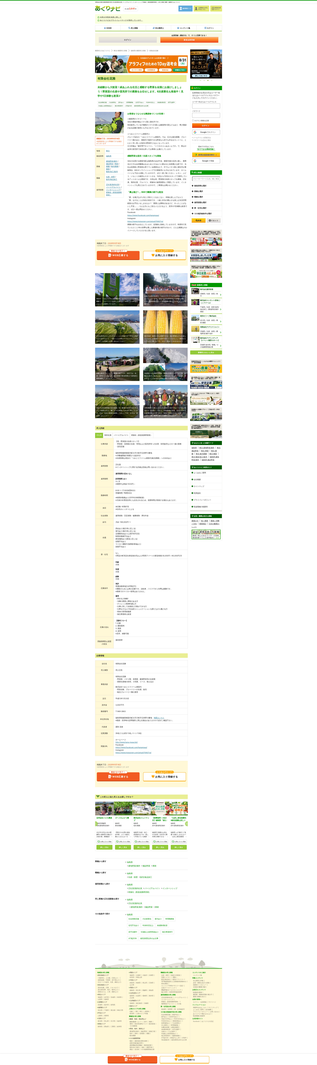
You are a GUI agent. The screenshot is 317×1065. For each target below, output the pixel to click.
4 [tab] (211, 80)
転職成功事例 (197, 992)
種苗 (108, 169)
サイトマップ (199, 486)
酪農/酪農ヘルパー (136, 1021)
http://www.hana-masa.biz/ (127, 742)
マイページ (212, 1002)
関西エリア (133, 972)
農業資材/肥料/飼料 (141, 1041)
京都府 (138, 975)
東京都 (113, 1010)
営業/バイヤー (166, 977)
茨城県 (100, 1005)
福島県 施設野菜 (208, 460)
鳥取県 (132, 983)
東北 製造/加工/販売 (199, 457)
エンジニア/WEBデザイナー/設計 (172, 985)
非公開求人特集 (198, 980)
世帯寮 (170, 1009)
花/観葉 (142, 1033)
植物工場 (152, 1031)
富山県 (106, 1021)
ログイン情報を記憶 (201, 121)
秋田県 (119, 997)
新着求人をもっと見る (206, 352)
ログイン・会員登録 (199, 1002)
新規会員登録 (189, 40)
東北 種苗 (213, 454)
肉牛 (145, 1021)
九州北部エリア (135, 993)
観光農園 (114, 166)
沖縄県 (146, 1003)
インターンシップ (113, 190)
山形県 (100, 999)
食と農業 (204, 521)
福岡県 (132, 995)
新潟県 (100, 1021)
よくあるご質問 (200, 473)
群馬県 (113, 1005)
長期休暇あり (177, 1021)
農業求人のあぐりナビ (102, 50)
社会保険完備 (102, 102)
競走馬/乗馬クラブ (141, 1024)
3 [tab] (208, 80)
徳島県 (132, 990)
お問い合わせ (214, 1011)
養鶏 (131, 1024)
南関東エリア (102, 1007)
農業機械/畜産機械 (136, 1045)
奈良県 (132, 977)
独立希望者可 (119, 106)
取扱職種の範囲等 (201, 507)
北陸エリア (102, 1018)
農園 (108, 166)
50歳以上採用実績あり (105, 106)
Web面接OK (165, 1040)
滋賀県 (132, 975)
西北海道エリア (103, 985)
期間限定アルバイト (168, 1004)
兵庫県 (151, 975)
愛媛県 (145, 990)
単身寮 (163, 1009)
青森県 (100, 997)
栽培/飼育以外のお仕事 (141, 106)
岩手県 (106, 997)
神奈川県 (120, 1010)
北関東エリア (102, 1002)
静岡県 (100, 1026)
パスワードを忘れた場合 (202, 140)
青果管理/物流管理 (175, 992)
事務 (174, 977)
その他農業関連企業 (147, 1049)
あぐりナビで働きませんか (202, 1014)
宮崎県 (132, 1003)
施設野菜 (109, 164)
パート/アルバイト (113, 187)
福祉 (143, 1047)
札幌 (131, 1011)
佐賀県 (138, 995)
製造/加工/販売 (112, 172)
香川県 (138, 990)
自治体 (137, 1049)
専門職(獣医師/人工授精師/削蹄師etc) (173, 981)
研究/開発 (164, 983)
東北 (108, 151)
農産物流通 (147, 1045)
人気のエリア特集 (142, 1013)
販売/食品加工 (111, 179)
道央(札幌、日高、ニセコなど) (108, 987)
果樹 (116, 164)
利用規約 (197, 493)
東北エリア (102, 994)
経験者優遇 (175, 1027)
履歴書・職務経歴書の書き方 (202, 994)
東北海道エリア (103, 975)
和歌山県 (139, 977)
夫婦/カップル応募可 (168, 1031)
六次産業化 (112, 102)
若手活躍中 (171, 102)
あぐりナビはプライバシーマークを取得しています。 (121, 20)
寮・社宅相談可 (179, 1009)
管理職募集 (129, 102)
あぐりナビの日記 (207, 1021)
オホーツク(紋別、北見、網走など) (109, 982)
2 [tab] (204, 80)
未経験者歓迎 (161, 102)
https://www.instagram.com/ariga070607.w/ (145, 221)
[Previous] (95, 823)
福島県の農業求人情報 (138, 50)
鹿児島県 (139, 1003)
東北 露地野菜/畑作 (206, 448)
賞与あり (121, 102)
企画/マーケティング (168, 988)
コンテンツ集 (197, 975)
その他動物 (133, 1026)
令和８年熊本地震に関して (110, 17)
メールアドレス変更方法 (202, 138)
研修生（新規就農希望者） (114, 193)
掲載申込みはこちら (199, 1007)
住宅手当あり (140, 102)
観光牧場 (152, 1024)
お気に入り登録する (166, 254)
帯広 (141, 1011)
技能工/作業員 (175, 975)
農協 (131, 1049)
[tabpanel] (206, 63)
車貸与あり (176, 1014)
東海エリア (102, 1024)
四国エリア (133, 987)
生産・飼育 (110, 177)
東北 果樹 (205, 451)
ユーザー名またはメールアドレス (204, 102)
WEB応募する (120, 254)
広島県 (151, 983)
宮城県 (113, 997)
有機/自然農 (165, 1027)
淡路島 (147, 1011)
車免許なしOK (175, 1038)
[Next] (187, 823)
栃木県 (106, 1005)
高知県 (151, 990)
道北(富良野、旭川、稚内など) (108, 989)
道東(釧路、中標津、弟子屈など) (109, 980)
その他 (179, 1004)
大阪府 (145, 975)
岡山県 (145, 983)
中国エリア (133, 980)
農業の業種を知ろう (199, 996)
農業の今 (195, 521)
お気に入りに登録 (105, 841)
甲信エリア (102, 1013)
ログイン (128, 40)
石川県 (113, 1021)
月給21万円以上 (166, 1019)
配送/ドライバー (178, 979)
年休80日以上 (150, 102)
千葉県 (106, 1010)
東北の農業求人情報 (120, 50)
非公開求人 (165, 1025)
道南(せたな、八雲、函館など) (108, 992)
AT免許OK (129, 106)
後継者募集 (176, 1035)
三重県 (113, 1026)
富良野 (132, 1013)
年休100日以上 (179, 1019)
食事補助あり (165, 1023)
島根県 (138, 983)
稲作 (131, 1033)
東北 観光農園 (201, 454)
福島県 (108, 156)
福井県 (119, 1021)
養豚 (150, 1021)
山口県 (132, 985)
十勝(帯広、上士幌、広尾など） (108, 978)
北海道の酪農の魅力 (199, 987)
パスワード (196, 111)
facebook (196, 1021)
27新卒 (184, 1038)
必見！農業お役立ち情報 (201, 983)
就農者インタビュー (199, 985)
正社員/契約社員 (112, 184)
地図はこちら (159, 718)
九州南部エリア (135, 1000)
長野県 (106, 1015)
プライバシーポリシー (202, 500)
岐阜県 (119, 1026)
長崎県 (145, 995)
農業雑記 (202, 524)
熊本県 (151, 995)
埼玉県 (100, 1010)
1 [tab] (200, 80)
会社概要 (197, 479)
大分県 (132, 998)
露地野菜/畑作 (111, 161)
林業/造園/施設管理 (136, 1043)
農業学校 (149, 1047)
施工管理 (164, 992)
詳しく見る (104, 847)
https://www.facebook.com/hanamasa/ (143, 215)
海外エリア (133, 1006)
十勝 (136, 1011)
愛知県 (106, 1026)
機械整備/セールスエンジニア (171, 990)
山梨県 (100, 1015)
